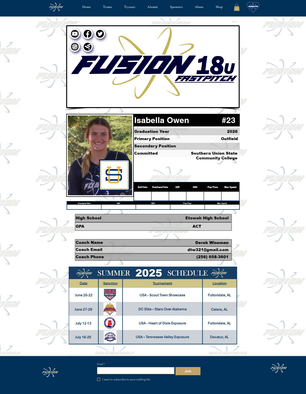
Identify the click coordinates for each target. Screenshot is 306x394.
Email (101, 364)
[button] (237, 7)
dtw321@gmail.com (208, 250)
